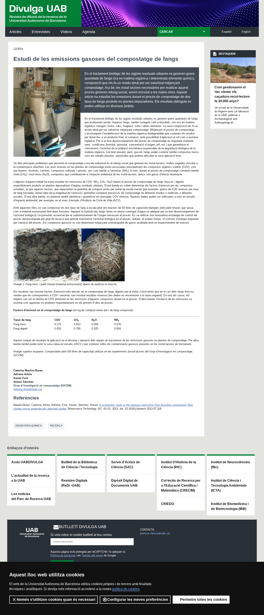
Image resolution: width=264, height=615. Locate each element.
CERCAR (166, 31)
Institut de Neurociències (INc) (230, 464)
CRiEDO (167, 504)
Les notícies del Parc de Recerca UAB (31, 496)
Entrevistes (41, 32)
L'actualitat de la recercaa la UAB (30, 478)
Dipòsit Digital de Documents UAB (124, 483)
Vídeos (66, 32)
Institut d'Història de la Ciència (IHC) (178, 464)
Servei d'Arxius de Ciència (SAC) (125, 464)
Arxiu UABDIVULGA (27, 462)
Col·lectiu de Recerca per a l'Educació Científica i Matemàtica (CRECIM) (180, 485)
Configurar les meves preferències (137, 599)
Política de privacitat (63, 555)
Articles (15, 32)
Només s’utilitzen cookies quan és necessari (56, 599)
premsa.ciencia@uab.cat (155, 533)
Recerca (56, 425)
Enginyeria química (28, 425)
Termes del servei (92, 555)
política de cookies (125, 589)
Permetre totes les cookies (203, 599)
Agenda (88, 32)
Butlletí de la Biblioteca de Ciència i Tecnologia (79, 464)
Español (226, 31)
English (246, 31)
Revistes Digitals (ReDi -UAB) (74, 483)
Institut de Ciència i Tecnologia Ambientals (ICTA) (229, 485)
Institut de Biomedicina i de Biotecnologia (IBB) (230, 506)
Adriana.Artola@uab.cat (27, 389)
